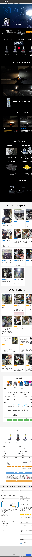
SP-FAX (11, 554)
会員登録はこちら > (22, 543)
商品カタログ (8, 3)
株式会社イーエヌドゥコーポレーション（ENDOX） (18, 554)
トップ (3, 3)
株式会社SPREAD (8, 554)
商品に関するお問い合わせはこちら (19, 480)
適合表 (19, 3)
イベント (24, 3)
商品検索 (14, 3)
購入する (10, 466)
